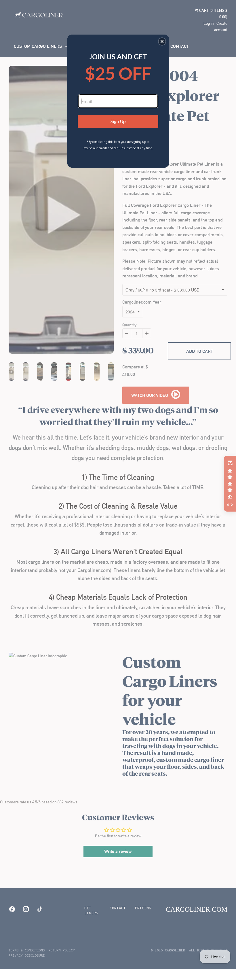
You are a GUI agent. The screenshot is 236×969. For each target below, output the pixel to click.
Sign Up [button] (118, 121)
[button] (162, 41)
